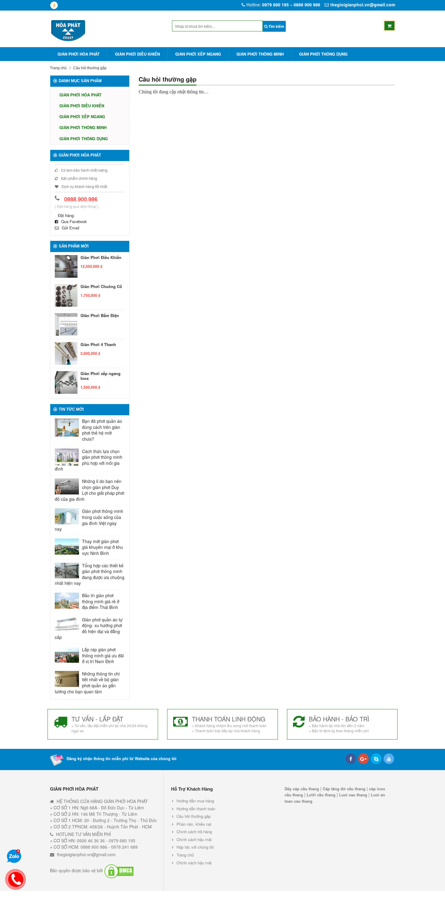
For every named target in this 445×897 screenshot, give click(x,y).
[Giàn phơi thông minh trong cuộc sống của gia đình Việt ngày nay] (67, 516)
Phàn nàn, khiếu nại (193, 824)
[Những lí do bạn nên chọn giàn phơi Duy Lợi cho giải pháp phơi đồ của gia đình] (67, 486)
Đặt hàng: (66, 215)
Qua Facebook (74, 221)
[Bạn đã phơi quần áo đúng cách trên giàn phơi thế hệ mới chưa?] (67, 427)
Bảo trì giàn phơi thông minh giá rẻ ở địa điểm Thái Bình (100, 601)
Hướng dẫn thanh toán (195, 808)
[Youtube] (389, 758)
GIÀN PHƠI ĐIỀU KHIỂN (137, 54)
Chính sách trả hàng (194, 831)
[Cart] (389, 25)
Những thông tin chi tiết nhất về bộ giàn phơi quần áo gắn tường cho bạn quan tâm (87, 683)
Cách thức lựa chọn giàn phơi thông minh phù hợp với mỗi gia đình (88, 460)
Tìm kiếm (276, 26)
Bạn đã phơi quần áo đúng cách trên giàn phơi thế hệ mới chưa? (102, 430)
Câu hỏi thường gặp (193, 816)
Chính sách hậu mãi (194, 839)
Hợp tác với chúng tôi (195, 847)
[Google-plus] (363, 758)
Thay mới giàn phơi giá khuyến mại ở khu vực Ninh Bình (102, 547)
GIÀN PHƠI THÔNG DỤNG (323, 54)
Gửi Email (70, 228)
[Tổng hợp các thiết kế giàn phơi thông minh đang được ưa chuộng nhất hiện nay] (67, 571)
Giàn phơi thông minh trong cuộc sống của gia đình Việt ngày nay (89, 520)
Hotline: (283, 5)
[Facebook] (350, 758)
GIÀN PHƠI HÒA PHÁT (79, 54)
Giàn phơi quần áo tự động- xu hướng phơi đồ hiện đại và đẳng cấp (89, 628)
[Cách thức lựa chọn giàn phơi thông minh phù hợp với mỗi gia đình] (67, 457)
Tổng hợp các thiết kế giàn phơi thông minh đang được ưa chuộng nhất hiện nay (89, 574)
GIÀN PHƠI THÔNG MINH (260, 54)
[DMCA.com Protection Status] (119, 870)
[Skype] (376, 758)
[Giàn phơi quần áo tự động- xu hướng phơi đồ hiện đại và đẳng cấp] (67, 624)
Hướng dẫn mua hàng (195, 801)
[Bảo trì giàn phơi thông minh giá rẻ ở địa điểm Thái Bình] (67, 601)
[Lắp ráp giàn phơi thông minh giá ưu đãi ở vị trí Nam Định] (67, 655)
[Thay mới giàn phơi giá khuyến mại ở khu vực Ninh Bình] (67, 547)
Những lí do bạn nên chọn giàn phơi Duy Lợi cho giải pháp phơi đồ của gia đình (89, 490)
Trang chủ (58, 68)
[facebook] (54, 5)
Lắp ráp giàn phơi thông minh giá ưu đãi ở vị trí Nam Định (103, 655)
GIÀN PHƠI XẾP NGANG (198, 54)
